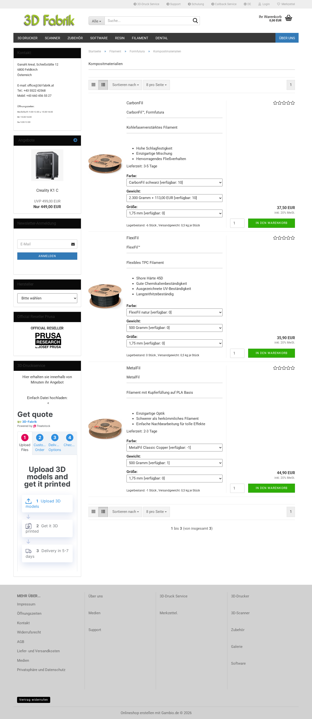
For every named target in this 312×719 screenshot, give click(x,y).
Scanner (52, 38)
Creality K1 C (47, 190)
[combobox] (125, 85)
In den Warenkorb (271, 223)
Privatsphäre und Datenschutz (41, 670)
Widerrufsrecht (29, 632)
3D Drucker (28, 38)
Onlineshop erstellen (137, 713)
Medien (23, 660)
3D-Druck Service (147, 4)
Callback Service (225, 4)
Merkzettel (287, 4)
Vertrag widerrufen (33, 699)
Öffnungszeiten (29, 613)
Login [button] (265, 4)
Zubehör (75, 38)
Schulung (197, 4)
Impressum (26, 604)
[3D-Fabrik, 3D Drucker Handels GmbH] (49, 21)
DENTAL (162, 38)
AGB (20, 642)
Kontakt (23, 623)
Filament (140, 38)
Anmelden (47, 256)
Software (99, 38)
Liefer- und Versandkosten (38, 651)
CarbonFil (135, 103)
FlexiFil (133, 238)
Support (175, 4)
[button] (247, 4)
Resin (120, 38)
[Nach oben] (298, 711)
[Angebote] (75, 140)
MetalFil (133, 368)
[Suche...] (195, 21)
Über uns (287, 38)
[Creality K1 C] (47, 165)
